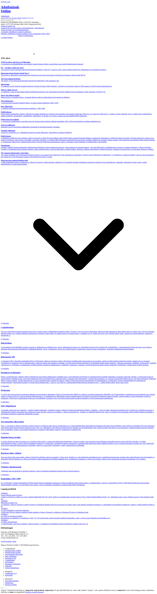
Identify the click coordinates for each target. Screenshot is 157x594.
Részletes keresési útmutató (34, 592)
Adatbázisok (5, 16)
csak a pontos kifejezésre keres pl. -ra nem (108, 590)
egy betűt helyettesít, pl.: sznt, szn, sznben (70, 590)
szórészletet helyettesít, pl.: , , (27, 590)
